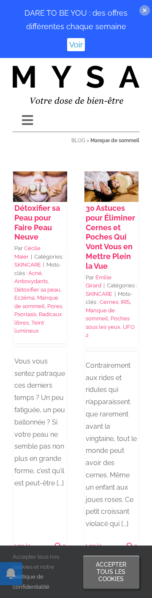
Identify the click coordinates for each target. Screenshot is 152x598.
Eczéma (24, 298)
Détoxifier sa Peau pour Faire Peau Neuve (37, 223)
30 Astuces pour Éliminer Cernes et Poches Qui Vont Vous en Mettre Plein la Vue (110, 237)
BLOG (78, 140)
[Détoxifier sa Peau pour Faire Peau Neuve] (40, 186)
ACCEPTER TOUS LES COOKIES (111, 571)
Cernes (109, 302)
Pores (54, 306)
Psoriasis (25, 314)
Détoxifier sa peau (37, 290)
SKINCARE (27, 265)
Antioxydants (31, 281)
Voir (76, 44)
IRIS (125, 302)
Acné (35, 273)
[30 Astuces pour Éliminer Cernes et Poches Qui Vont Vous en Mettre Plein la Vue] (111, 186)
